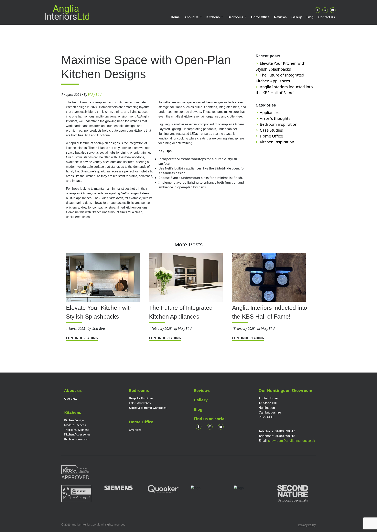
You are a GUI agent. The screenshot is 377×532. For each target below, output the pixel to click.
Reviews (202, 390)
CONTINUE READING (82, 338)
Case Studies (271, 130)
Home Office (271, 136)
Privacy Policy (307, 525)
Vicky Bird (94, 94)
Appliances (270, 112)
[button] (193, 17)
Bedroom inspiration (278, 124)
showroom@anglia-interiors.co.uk (291, 440)
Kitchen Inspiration (277, 142)
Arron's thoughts (275, 118)
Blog (198, 409)
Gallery (201, 400)
